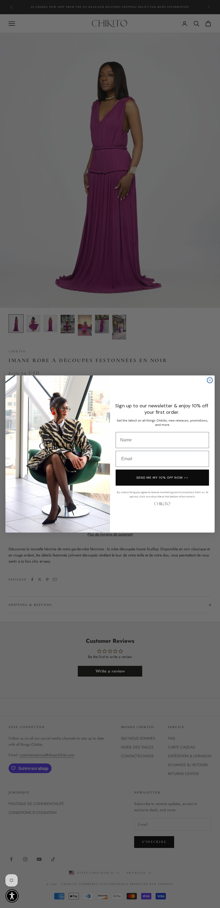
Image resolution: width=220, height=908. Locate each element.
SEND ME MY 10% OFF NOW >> (162, 477)
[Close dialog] (209, 380)
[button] (12, 896)
